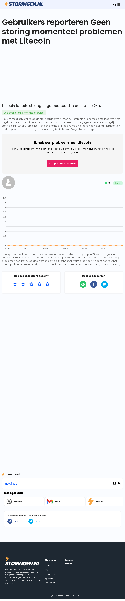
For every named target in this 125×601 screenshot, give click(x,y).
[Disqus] (62, 337)
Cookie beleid (50, 574)
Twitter (37, 521)
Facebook (18, 521)
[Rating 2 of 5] (23, 284)
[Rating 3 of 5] (31, 284)
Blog (47, 570)
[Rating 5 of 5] (47, 284)
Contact (48, 565)
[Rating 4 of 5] (39, 284)
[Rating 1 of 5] (15, 284)
